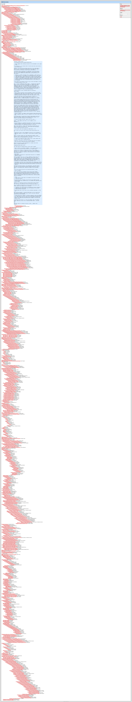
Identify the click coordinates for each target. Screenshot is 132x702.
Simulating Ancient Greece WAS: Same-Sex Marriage (10, 214)
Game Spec (3, 550)
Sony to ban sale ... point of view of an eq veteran (9, 285)
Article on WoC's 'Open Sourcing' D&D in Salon (8, 41)
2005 (126, 6)
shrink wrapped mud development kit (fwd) (8, 538)
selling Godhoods (4, 559)
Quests (3, 416)
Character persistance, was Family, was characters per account (11, 536)
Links (121, 16)
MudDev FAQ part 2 (4, 357)
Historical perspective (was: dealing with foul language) (10, 218)
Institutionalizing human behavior (6, 368)
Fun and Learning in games (5, 490)
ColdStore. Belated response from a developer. (8, 547)
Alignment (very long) (5, 532)
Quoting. (3, 364)
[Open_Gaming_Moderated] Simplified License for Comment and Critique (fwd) (13, 5)
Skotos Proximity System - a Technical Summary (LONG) (10, 440)
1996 (121, 5)
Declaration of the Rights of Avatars (8, 370)
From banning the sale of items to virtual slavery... (9, 551)
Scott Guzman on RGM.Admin (6, 405)
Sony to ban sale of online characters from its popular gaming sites (11, 256)
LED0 (2, 553)
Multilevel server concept (5, 42)
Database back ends (6, 494)
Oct (120, 10)
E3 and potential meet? (5, 403)
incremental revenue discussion (6, 448)
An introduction (4, 6)
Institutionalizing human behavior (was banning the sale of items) (11, 330)
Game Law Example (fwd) (5, 488)
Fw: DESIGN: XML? (4, 30)
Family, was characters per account (7, 234)
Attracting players (8, 599)
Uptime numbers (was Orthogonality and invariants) (9, 39)
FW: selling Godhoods (5, 654)
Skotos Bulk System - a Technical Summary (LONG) (9, 655)
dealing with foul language (5, 52)
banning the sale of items (6, 290)
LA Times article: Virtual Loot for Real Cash (9, 531)
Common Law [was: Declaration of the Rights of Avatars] (10, 413)
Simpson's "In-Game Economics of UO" (7, 504)
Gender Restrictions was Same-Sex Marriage (9, 251)
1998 (124, 5)
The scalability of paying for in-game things (8, 443)
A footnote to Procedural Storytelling (7, 659)
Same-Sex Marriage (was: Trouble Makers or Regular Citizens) (11, 47)
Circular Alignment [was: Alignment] (7, 437)
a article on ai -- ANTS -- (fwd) (6, 653)
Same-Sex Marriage (6, 217)
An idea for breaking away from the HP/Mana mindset (10, 7)
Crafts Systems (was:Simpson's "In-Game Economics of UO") (11, 638)
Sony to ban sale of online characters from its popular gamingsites (12, 258)
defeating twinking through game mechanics (9, 497)
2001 (129, 5)
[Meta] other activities (6, 270)
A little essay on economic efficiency (7, 216)
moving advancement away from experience (8, 593)
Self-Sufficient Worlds (5, 600)
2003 (122, 6)
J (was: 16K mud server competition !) (7, 32)
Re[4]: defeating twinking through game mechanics (9, 554)
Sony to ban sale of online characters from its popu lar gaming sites (14, 259)
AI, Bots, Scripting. (5, 415)
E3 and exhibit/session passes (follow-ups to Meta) (9, 596)
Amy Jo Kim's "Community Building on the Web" (9, 365)
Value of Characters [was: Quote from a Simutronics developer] (11, 438)
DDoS (4, 350)
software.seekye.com (66, 701)
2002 (121, 6)
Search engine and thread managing (7, 552)
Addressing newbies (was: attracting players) (8, 634)
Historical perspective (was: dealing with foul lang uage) (11, 219)
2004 (124, 6)
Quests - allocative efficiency (6, 412)
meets (2, 361)
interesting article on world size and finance (8, 527)
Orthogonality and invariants (7, 38)
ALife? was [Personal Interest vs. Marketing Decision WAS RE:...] (11, 447)
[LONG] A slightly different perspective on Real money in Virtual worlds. (12, 288)
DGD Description (4, 277)
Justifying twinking (4, 449)
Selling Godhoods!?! (6, 581)
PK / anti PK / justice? (5, 31)
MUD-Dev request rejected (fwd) (6, 35)
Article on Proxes (4, 212)
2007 (129, 6)
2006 (127, 6)
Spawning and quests (6, 401)
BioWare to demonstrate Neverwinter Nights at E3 (10, 545)
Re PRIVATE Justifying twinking (6, 492)
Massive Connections (5, 524)
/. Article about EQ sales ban (6, 355)
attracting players (4, 597)
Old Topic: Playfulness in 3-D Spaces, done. (8, 12)
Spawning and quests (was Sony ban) (7, 338)
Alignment (3, 428)
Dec (123, 10)
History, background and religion (6, 272)
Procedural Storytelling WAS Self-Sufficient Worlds (9, 658)
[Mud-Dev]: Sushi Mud (5, 529)
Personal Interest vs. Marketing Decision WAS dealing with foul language (13, 282)
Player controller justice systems (6, 226)
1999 (126, 5)
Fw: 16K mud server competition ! (6, 13)
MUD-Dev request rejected (5, 439)
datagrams (3, 643)
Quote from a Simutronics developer (8, 406)
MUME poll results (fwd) (5, 555)
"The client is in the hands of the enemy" (7, 656)
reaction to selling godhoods (6, 637)
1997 (122, 5)
